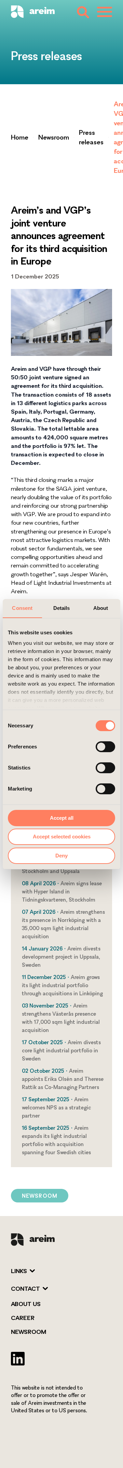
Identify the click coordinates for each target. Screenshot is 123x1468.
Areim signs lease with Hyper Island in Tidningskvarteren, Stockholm (62, 891)
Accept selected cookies (62, 836)
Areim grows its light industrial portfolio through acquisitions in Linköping (62, 985)
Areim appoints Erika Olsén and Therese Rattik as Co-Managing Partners (63, 1078)
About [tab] (100, 608)
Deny (61, 855)
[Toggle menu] (104, 12)
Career (23, 1317)
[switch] (105, 746)
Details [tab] (61, 608)
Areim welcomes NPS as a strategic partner (56, 1107)
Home (19, 137)
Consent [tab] (22, 608)
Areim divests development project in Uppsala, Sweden (61, 956)
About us (26, 1303)
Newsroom (53, 137)
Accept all (61, 818)
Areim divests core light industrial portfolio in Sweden (61, 1050)
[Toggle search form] (82, 11)
